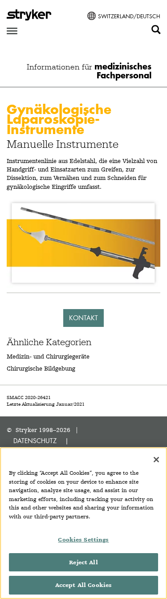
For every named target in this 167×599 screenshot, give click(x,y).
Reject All (83, 562)
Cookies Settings (83, 539)
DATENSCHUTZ (35, 440)
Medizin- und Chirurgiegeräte (48, 356)
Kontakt (83, 318)
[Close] (156, 459)
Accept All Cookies (83, 585)
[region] (83, 523)
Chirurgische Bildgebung (41, 368)
